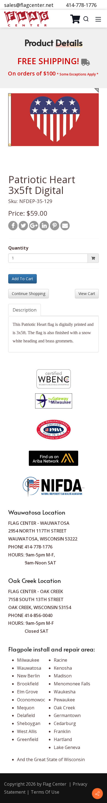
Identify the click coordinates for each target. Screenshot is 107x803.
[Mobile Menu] (98, 18)
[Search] (86, 19)
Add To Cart (22, 278)
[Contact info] (97, 793)
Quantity (18, 248)
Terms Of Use (45, 792)
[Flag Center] (26, 18)
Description (24, 310)
